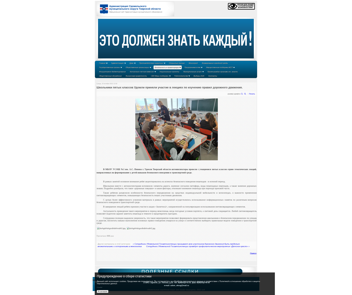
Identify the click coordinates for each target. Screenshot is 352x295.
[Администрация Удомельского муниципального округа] (130, 14)
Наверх (253, 253)
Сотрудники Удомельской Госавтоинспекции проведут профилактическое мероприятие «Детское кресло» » (198, 246)
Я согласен (102, 291)
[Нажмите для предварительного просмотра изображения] (176, 159)
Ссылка (99, 287)
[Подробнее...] (176, 38)
